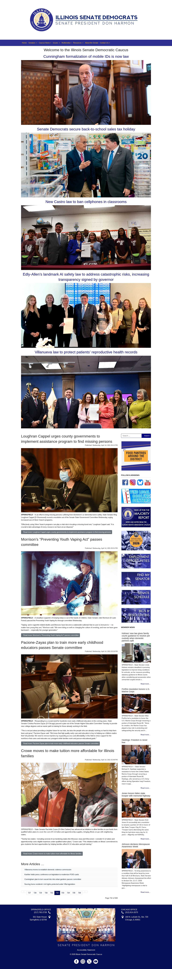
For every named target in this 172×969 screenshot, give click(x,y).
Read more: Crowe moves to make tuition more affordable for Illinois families (52, 854)
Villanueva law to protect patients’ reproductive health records (86, 352)
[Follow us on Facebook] (125, 482)
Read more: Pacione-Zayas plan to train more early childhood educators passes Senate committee (61, 743)
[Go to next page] (83, 892)
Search (147, 436)
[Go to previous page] (25, 892)
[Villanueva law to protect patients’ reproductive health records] (86, 392)
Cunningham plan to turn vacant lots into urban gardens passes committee (52, 879)
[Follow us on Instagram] (133, 482)
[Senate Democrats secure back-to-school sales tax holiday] (86, 165)
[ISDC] (85, 19)
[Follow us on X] (90, 960)
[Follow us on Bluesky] (140, 482)
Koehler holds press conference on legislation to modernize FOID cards (51, 874)
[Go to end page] (86, 892)
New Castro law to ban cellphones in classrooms (86, 202)
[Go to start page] (22, 892)
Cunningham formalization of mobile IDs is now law (86, 56)
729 (40, 893)
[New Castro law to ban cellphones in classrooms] (86, 237)
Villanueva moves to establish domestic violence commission (47, 870)
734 (68, 893)
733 (62, 893)
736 (79, 893)
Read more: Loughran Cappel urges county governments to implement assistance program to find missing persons (67, 532)
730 (46, 893)
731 (51, 893)
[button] (32, 43)
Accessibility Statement (86, 950)
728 (35, 893)
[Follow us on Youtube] (95, 960)
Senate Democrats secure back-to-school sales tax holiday (86, 129)
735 (73, 893)
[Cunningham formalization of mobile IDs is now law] (86, 92)
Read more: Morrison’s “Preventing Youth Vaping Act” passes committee (51, 635)
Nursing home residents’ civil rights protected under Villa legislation (49, 884)
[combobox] (131, 436)
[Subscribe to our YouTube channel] (147, 482)
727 (29, 893)
